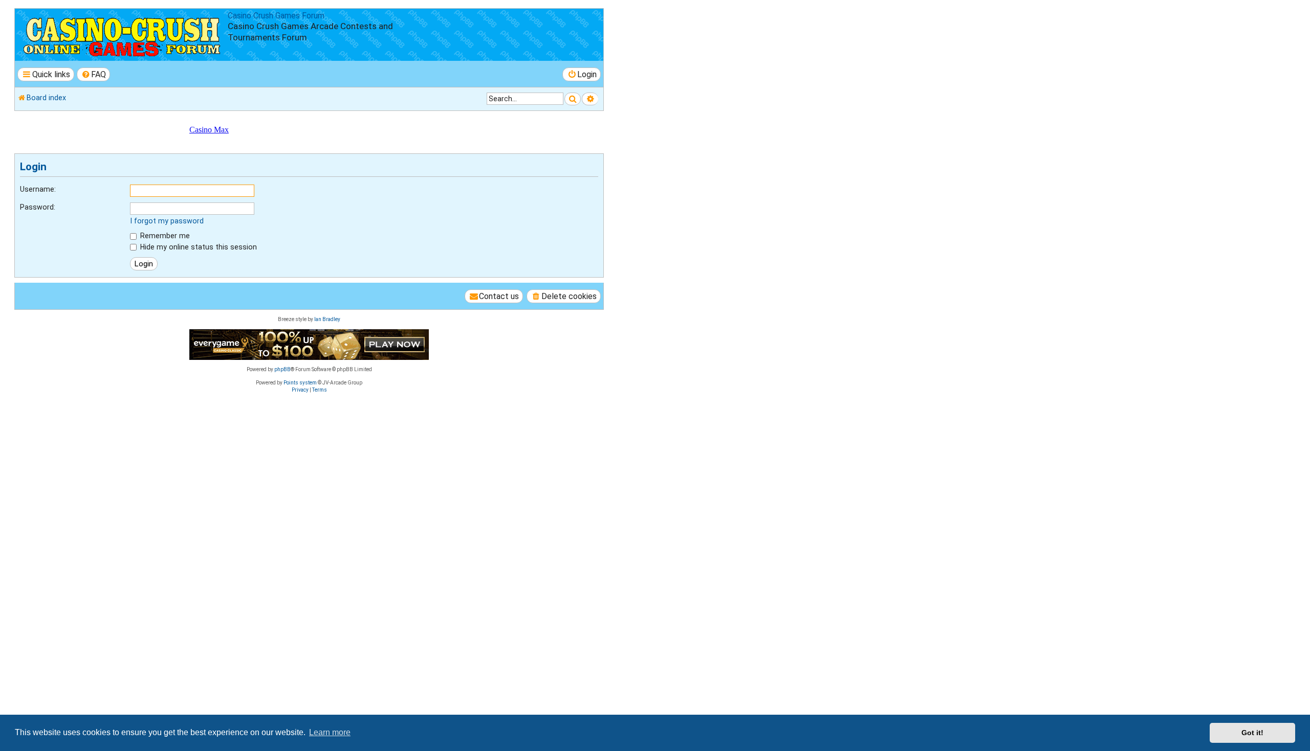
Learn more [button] (330, 732)
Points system (300, 382)
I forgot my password (167, 221)
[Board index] (122, 34)
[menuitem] (94, 74)
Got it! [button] (1252, 733)
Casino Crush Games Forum (276, 15)
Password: (37, 207)
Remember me (164, 236)
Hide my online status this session (197, 247)
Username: (38, 189)
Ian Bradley (327, 319)
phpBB (282, 369)
